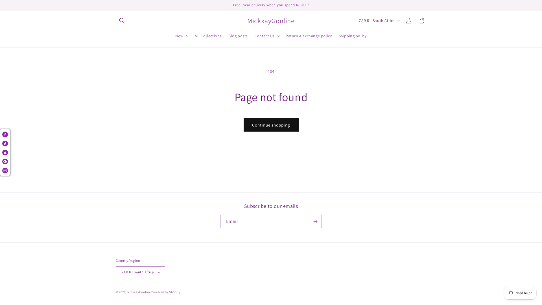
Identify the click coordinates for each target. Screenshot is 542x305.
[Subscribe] (315, 221)
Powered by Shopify (165, 292)
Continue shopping (271, 125)
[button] (122, 20)
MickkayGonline (139, 292)
